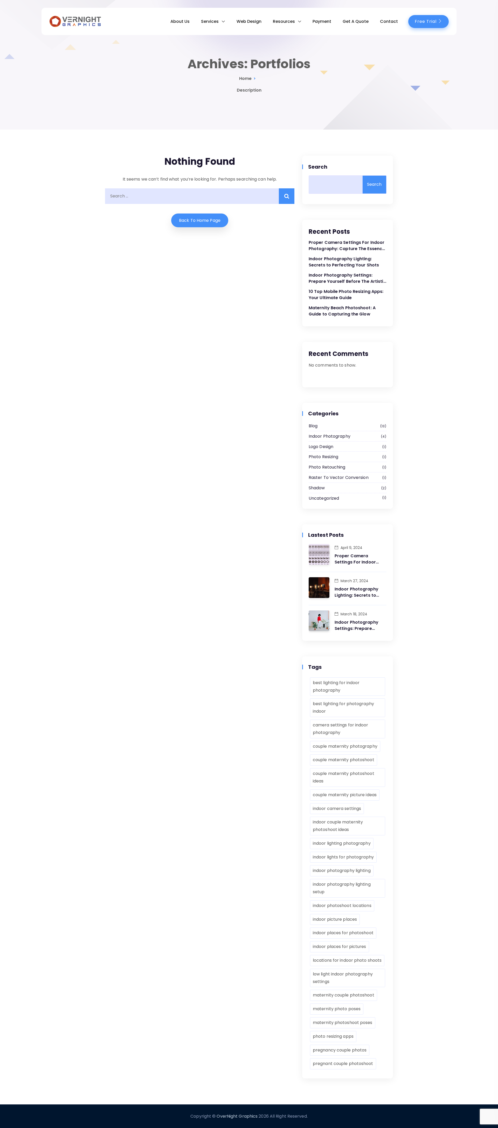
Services (210, 21)
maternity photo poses (337, 1009)
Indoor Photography (347, 436)
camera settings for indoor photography (340, 728)
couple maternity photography (345, 746)
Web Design (249, 21)
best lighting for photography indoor (343, 707)
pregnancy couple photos (339, 1050)
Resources (284, 21)
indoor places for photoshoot (343, 933)
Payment (322, 21)
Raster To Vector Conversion (347, 477)
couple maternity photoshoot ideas (343, 777)
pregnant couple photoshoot (343, 1064)
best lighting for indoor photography (336, 686)
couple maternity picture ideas (345, 795)
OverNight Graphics (237, 1116)
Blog (347, 426)
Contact (389, 21)
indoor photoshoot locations (342, 906)
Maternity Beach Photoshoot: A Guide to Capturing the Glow (342, 311)
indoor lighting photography (342, 843)
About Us (180, 21)
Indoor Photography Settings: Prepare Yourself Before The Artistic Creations (347, 278)
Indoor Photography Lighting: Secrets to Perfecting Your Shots (344, 262)
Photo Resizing (347, 457)
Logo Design (347, 447)
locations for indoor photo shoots (347, 960)
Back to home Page (199, 220)
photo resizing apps (333, 1036)
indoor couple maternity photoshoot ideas (338, 826)
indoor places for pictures (339, 947)
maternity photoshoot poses (342, 1023)
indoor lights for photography (343, 857)
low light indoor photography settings (343, 978)
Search (318, 166)
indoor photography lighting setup (342, 888)
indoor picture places (335, 919)
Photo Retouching (347, 467)
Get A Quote (356, 21)
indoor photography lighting (342, 870)
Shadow (347, 488)
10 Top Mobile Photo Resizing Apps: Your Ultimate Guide (346, 294)
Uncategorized (347, 498)
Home (245, 78)
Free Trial (426, 21)
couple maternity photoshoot (343, 760)
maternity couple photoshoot (343, 995)
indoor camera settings (337, 808)
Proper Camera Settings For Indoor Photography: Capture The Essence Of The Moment (347, 245)
